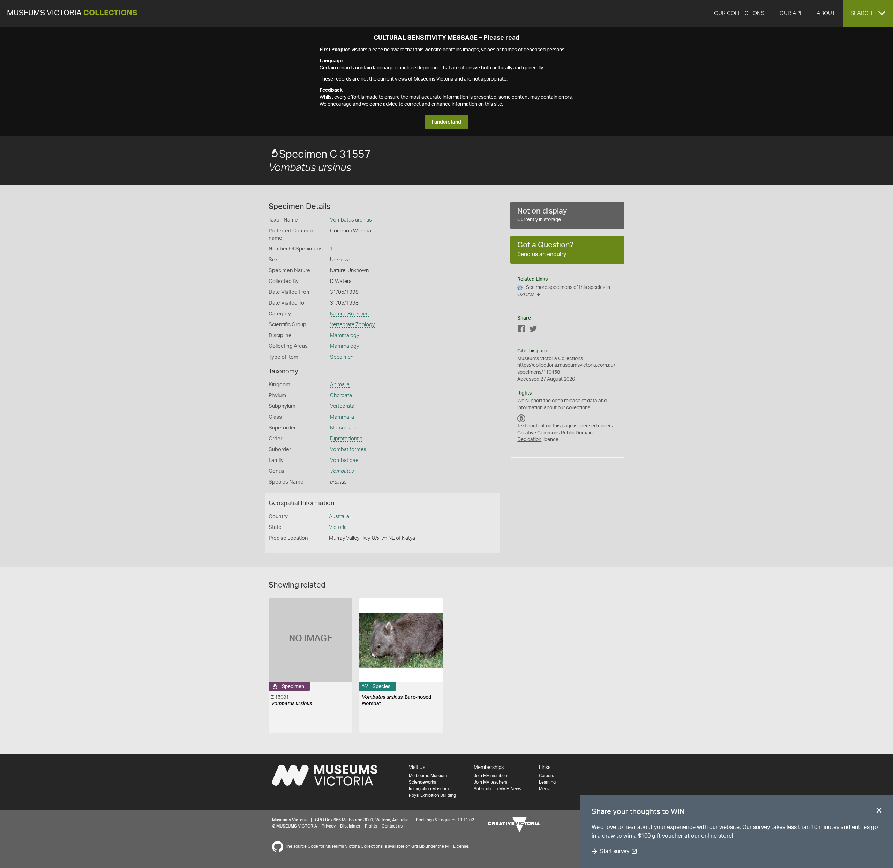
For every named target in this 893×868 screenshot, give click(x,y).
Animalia (340, 384)
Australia (339, 516)
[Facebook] (521, 330)
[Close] (879, 812)
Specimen (341, 357)
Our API (790, 13)
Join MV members (491, 775)
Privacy (329, 826)
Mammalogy (344, 335)
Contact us (392, 826)
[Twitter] (533, 330)
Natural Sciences (349, 313)
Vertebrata (342, 406)
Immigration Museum (429, 789)
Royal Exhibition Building (432, 795)
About (826, 13)
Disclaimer (350, 826)
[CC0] (521, 418)
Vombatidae (344, 460)
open (557, 400)
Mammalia (342, 417)
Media (544, 789)
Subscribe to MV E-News (497, 789)
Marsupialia (343, 428)
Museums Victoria (72, 13)
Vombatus (342, 471)
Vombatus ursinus (351, 220)
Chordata (341, 395)
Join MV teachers (490, 782)
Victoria (338, 527)
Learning (547, 782)
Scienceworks (422, 782)
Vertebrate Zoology (352, 324)
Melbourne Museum (428, 775)
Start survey (614, 851)
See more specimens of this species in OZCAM (563, 291)
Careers (546, 775)
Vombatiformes (348, 449)
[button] (868, 13)
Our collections (739, 13)
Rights (371, 826)
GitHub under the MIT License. (440, 846)
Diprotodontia (346, 438)
